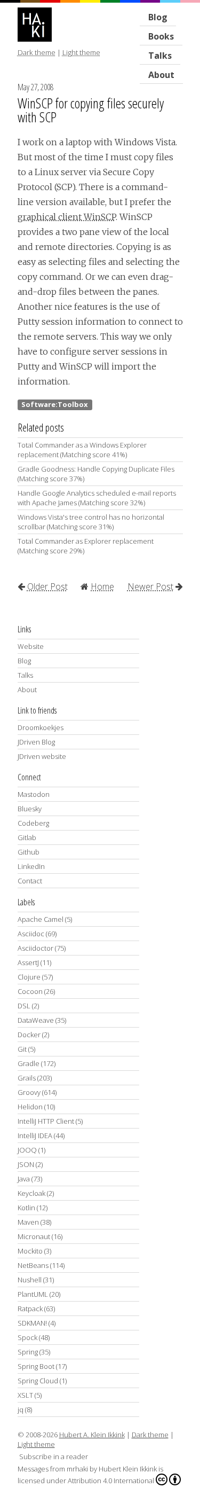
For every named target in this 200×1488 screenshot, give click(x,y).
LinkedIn (31, 866)
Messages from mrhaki (53, 1469)
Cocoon (30, 991)
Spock (27, 1337)
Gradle (28, 1063)
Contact (30, 881)
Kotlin (26, 1207)
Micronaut (34, 1236)
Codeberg (33, 823)
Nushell (30, 1280)
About (161, 75)
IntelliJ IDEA (35, 1135)
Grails (27, 1078)
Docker (29, 1034)
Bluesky (30, 808)
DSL (24, 1006)
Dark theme (36, 52)
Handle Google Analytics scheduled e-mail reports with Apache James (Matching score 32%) (97, 497)
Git (22, 1049)
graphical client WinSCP (67, 217)
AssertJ (28, 962)
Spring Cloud (38, 1380)
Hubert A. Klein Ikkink (92, 1434)
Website (31, 646)
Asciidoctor (35, 948)
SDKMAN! (32, 1323)
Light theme (81, 52)
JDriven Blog (36, 742)
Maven (28, 1222)
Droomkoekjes (40, 727)
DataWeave (36, 1020)
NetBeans (33, 1265)
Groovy (29, 1092)
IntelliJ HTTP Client (46, 1121)
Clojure (29, 977)
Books (161, 36)
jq (20, 1409)
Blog (157, 17)
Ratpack (30, 1308)
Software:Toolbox (54, 404)
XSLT (25, 1395)
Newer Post (150, 586)
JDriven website (42, 756)
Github (28, 852)
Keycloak (31, 1193)
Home (102, 586)
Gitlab (27, 837)
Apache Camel (40, 919)
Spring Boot (36, 1366)
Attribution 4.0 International (111, 1480)
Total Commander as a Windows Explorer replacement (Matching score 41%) (82, 449)
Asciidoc (31, 933)
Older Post (47, 586)
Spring (28, 1352)
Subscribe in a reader (53, 1456)
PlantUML (33, 1294)
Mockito (30, 1251)
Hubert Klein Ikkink (128, 1469)
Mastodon (34, 794)
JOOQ (27, 1150)
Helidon (30, 1106)
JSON (26, 1164)
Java (24, 1179)
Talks (25, 675)
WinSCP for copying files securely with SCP (91, 110)
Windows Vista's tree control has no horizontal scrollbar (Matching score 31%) (91, 521)
